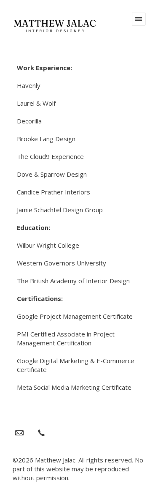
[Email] (19, 432)
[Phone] (41, 432)
